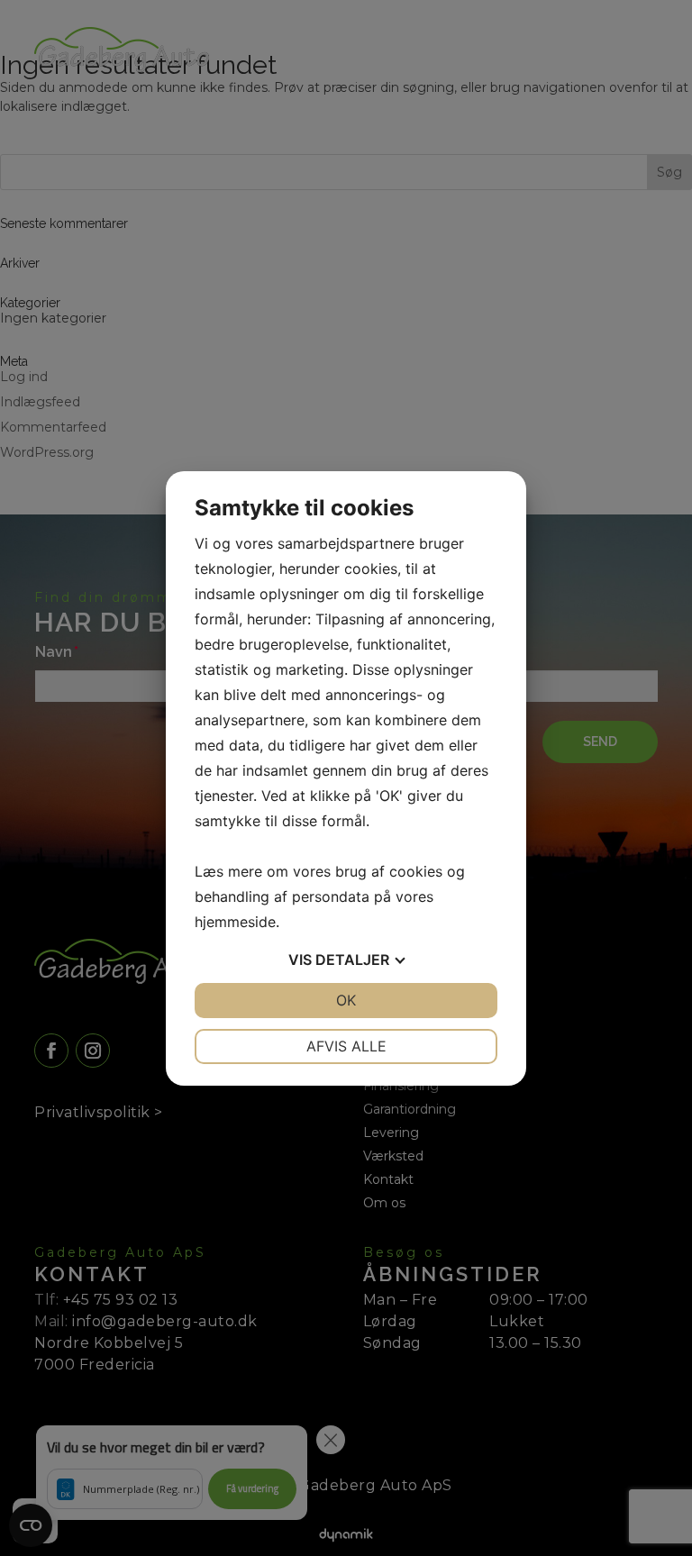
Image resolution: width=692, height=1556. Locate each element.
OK (346, 1000)
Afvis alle (346, 1046)
